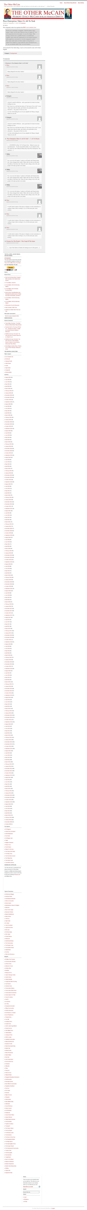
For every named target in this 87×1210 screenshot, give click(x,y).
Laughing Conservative (10, 1039)
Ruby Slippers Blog (9, 1101)
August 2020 (8, 537)
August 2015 (8, 670)
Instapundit (7, 370)
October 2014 (8, 692)
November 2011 (8, 770)
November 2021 (8, 504)
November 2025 (8, 397)
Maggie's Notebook (9, 842)
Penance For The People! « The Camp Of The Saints (21, 241)
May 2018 (7, 597)
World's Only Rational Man (10, 1165)
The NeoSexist (8, 1134)
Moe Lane (7, 929)
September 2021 (8, 508)
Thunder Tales (8, 1150)
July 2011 (7, 779)
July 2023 (7, 459)
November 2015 (8, 664)
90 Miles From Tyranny (10, 959)
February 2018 (8, 604)
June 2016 (7, 648)
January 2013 (8, 739)
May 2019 (7, 570)
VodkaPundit (7, 949)
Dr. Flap (7, 1003)
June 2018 (7, 595)
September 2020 (8, 535)
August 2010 (8, 804)
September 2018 (8, 588)
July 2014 (7, 699)
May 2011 (7, 784)
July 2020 (7, 539)
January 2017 (8, 632)
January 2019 (8, 579)
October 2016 (8, 639)
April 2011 (7, 786)
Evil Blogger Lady (8, 838)
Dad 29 (6, 999)
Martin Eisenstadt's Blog (10, 1045)
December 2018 (8, 581)
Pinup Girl (7, 1070)
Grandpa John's (8, 1021)
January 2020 (8, 552)
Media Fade (7, 1048)
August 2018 (8, 590)
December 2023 (8, 448)
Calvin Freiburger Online (10, 974)
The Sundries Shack (9, 947)
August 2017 (8, 617)
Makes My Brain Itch (9, 1041)
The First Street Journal (10, 855)
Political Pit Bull (8, 1074)
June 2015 (7, 675)
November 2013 (8, 717)
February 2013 (8, 737)
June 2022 (7, 488)
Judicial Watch (8, 1032)
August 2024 (8, 430)
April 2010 (7, 812)
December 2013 (8, 715)
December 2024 (8, 421)
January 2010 (8, 819)
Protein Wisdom (8, 936)
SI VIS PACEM (8, 1110)
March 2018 (7, 601)
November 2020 (8, 530)
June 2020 (7, 541)
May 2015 (7, 677)
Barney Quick (8, 903)
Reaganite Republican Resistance (12, 1077)
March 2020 (7, 548)
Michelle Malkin (8, 372)
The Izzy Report (8, 1130)
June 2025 (7, 408)
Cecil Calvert (8, 983)
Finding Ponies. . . (9, 1017)
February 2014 (8, 710)
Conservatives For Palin (10, 994)
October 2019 (8, 559)
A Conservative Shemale (10, 961)
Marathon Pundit (8, 1043)
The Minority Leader (9, 1132)
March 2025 (7, 415)
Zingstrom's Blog (8, 1172)
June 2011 (7, 781)
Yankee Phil (7, 1170)
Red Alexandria (8, 1079)
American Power (8, 896)
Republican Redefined (9, 1085)
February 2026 (8, 390)
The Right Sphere (9, 1141)
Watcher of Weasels (9, 1161)
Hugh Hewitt (7, 367)
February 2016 (8, 657)
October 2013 (8, 719)
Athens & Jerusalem (9, 900)
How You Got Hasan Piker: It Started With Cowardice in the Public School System (12, 279)
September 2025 (8, 401)
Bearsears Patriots (9, 911)
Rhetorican (7, 938)
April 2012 (7, 759)
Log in (25, 1197)
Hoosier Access (8, 1028)
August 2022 (8, 484)
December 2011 (8, 768)
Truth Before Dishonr (9, 862)
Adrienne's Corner (9, 965)
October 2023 (8, 452)
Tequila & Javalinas (9, 1123)
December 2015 (8, 661)
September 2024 (8, 428)
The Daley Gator (8, 853)
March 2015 (7, 681)
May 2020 (7, 544)
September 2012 (8, 748)
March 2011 (7, 788)
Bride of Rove (8, 916)
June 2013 (7, 728)
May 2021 (7, 517)
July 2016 (7, 646)
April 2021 (7, 519)
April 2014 (7, 706)
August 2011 (7, 777)
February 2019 (8, 577)
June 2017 (7, 621)
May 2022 (7, 490)
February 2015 (8, 684)
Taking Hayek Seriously (10, 1119)
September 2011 (8, 775)
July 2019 (7, 566)
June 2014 (7, 701)
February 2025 (8, 417)
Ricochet (7, 1092)
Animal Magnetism (9, 833)
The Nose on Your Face (10, 1137)
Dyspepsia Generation (10, 1005)
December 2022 (8, 475)
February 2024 (8, 444)
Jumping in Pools (8, 1034)
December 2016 (8, 635)
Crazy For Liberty (9, 997)
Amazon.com (17, 874)
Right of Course (8, 1094)
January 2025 (8, 419)
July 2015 (7, 672)
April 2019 (7, 572)
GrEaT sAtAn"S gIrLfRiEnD (11, 1025)
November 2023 (8, 450)
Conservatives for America (10, 992)
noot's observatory (9, 1059)
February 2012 (8, 764)
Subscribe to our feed (28, 1186)
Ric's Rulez (7, 1090)
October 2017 (8, 612)
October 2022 (8, 479)
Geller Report (8, 363)
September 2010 (8, 801)
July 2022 (7, 486)
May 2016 (7, 650)
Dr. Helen (7, 923)
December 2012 (8, 741)
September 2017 (8, 615)
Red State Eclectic (9, 1081)
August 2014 (8, 697)
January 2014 (8, 712)
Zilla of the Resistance (9, 954)
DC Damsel (7, 1001)
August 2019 (8, 564)
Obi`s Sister (7, 934)
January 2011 (8, 792)
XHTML (25, 1201)
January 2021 (8, 526)
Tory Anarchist (8, 1154)
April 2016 (7, 652)
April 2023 (7, 466)
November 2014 (8, 690)
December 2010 (8, 795)
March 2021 (7, 521)
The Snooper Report (9, 1145)
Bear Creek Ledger (9, 909)
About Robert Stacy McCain (70, 2)
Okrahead (7, 1063)
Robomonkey (8, 1099)
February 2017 (8, 630)
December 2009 (8, 821)
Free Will (7, 1019)
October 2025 (8, 399)
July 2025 (7, 406)
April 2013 (7, 732)
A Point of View (8, 963)
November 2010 (8, 797)
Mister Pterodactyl (9, 1052)
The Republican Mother (10, 1139)
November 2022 (8, 477)
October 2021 (8, 506)
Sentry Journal (8, 1108)
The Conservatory (9, 943)
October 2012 (8, 746)
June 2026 (7, 381)
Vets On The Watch (9, 1159)
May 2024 (7, 437)
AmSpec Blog (8, 968)
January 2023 (8, 472)
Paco (8, 65)
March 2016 (7, 655)
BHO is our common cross (29, 27)
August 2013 (8, 724)
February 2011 (8, 790)
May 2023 (7, 464)
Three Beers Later (9, 860)
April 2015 (7, 679)
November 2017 (8, 610)
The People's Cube (9, 945)
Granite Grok (8, 1023)
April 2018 (7, 599)
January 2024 (8, 446)
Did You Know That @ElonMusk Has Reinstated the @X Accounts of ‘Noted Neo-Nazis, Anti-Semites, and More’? (13, 294)
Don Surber (7, 835)
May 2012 (7, 757)
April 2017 (7, 626)
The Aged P (7, 1125)
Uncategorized (13, 53)
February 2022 (8, 497)
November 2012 (8, 744)
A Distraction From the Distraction (12, 305)
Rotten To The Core (9, 849)
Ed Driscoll (7, 358)
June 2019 (7, 568)
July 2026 (7, 379)
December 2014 (8, 688)
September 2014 (8, 695)
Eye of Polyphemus (9, 1014)
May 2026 (7, 384)
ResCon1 (7, 1088)
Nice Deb (7, 1057)
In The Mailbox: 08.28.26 (10, 282)
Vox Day (7, 951)
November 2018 (8, 584)
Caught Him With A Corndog (11, 981)
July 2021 (7, 512)
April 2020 (7, 546)
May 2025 (7, 410)
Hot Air (6, 365)
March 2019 (7, 575)
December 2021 (8, 501)
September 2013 (8, 721)
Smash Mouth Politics (9, 1114)
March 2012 (7, 761)
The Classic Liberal (9, 1128)
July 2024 (7, 432)
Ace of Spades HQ (9, 356)
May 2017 (7, 624)
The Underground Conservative (11, 1148)
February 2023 (8, 470)
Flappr (6, 840)
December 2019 (8, 555)
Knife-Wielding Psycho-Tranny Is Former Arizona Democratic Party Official (12, 342)
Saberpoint (7, 1103)
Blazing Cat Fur (8, 972)
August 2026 (8, 377)
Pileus (6, 1068)
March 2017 (7, 628)
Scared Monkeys (8, 1105)
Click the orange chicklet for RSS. (12, 316)
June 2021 (7, 515)
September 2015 (8, 668)
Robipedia (7, 1097)
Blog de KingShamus (9, 914)
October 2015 (8, 666)
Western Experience (9, 1163)
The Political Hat (8, 858)
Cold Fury (7, 918)
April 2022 (7, 492)
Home (61, 2)
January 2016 (8, 659)
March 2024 (7, 441)
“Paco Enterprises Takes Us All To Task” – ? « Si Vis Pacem (23, 138)
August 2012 (8, 750)
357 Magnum (8, 829)
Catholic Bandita (8, 979)
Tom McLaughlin (8, 1152)
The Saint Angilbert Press (10, 1143)
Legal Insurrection (9, 927)
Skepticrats (7, 1112)
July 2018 (7, 592)
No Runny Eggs (8, 931)
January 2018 (8, 606)
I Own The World (8, 925)
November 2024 (8, 424)
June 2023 (7, 461)
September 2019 (8, 561)
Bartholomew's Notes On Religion (12, 905)
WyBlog (6, 1168)
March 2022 (7, 495)
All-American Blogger (9, 894)
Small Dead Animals (9, 940)
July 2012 (7, 752)
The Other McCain (12, 4)
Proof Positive (8, 846)
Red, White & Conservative (10, 1083)
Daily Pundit (7, 920)
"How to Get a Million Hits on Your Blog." (13, 262)
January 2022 (8, 499)
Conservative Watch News (10, 990)
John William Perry (9, 1030)
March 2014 (7, 708)
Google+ (53, 1208)
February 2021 (8, 524)
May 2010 (7, 810)
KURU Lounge (8, 1037)
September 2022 (8, 481)
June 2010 (7, 808)
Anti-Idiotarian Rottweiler (10, 898)
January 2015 (8, 686)
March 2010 (7, 815)
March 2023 (7, 468)
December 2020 (8, 528)
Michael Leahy (8, 1050)
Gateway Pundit (8, 361)
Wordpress (26, 1199)
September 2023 (8, 455)
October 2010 (8, 799)
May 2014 (7, 704)
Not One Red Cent (9, 1061)
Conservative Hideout (9, 988)
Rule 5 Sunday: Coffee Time (11, 307)
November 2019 (8, 557)
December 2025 (8, 395)
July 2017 (7, 619)
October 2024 (8, 426)
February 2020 (8, 550)
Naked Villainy (8, 1054)
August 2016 (8, 644)
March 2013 (7, 735)
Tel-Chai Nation (8, 1121)
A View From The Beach (10, 831)
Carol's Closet (8, 977)
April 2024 (7, 439)
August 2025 (8, 404)
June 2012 (7, 755)
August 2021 (8, 510)
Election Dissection (9, 1010)
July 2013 (7, 726)
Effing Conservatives (9, 1008)
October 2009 (8, 824)
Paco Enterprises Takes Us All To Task (19, 21)
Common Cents (8, 985)
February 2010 (8, 817)
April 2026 (7, 386)
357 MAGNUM (8, 258)
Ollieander (7, 1065)
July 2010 (7, 806)
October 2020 (8, 532)
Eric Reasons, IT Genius (10, 1012)
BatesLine (7, 907)
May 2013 (7, 730)
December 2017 (8, 608)
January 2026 (8, 392)
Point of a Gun (8, 1072)
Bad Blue (7, 970)
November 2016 (8, 637)
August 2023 (8, 457)
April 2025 (7, 412)
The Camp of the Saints (10, 851)
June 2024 (7, 435)
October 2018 (8, 586)
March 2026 (7, 388)
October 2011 (8, 772)
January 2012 (8, 766)
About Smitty (81, 2)
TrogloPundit (8, 1157)
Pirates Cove (8, 844)
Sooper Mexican (8, 1117)
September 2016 (8, 641)
